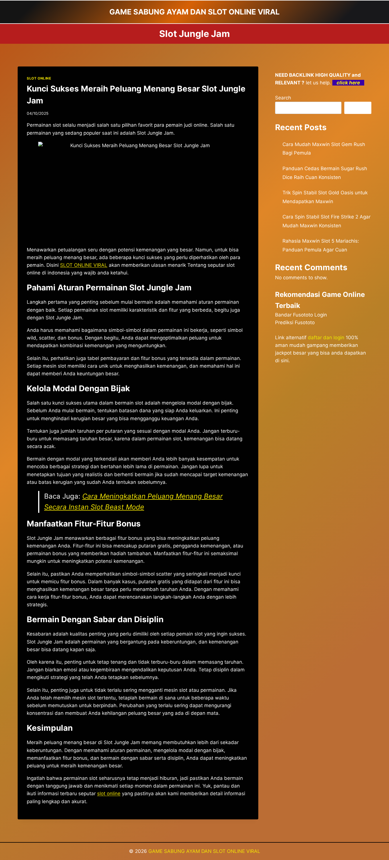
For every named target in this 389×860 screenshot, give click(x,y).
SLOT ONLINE (39, 78)
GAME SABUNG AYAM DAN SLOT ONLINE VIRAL (204, 851)
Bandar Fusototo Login (301, 315)
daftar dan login (326, 337)
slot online (108, 793)
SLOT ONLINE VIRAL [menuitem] (83, 265)
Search (283, 98)
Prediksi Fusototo (295, 322)
